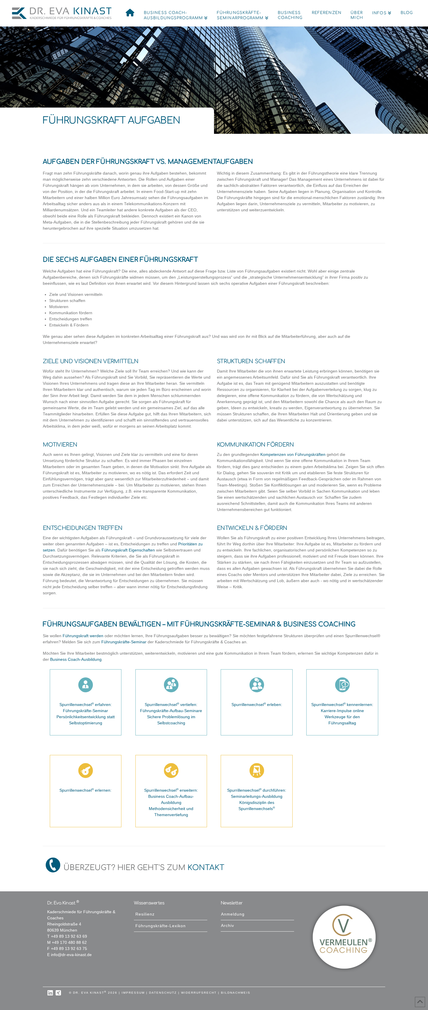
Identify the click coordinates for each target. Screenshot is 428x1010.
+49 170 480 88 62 (69, 942)
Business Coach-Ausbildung (76, 659)
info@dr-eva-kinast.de (71, 955)
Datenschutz (163, 992)
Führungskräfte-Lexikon (160, 926)
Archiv (227, 925)
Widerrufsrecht (199, 992)
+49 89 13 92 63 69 (69, 936)
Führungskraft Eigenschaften (128, 550)
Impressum (133, 992)
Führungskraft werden (83, 636)
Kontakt (206, 868)
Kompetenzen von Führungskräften (292, 454)
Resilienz (145, 914)
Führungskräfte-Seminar (123, 642)
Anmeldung (233, 914)
